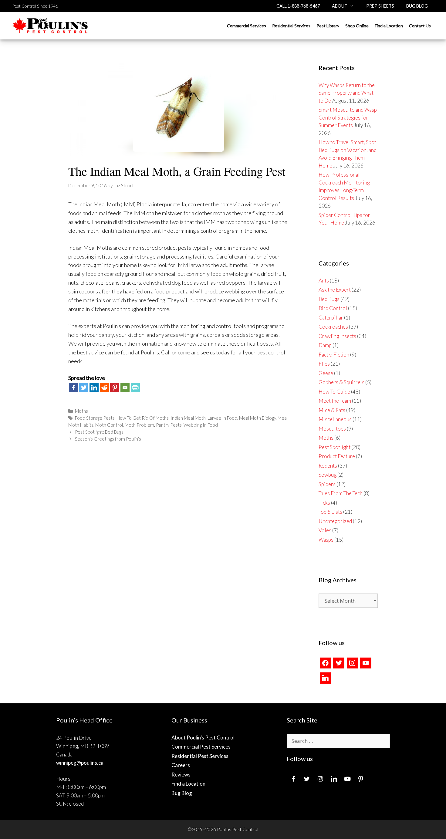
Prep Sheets (380, 5)
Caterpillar (331, 317)
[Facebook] (73, 387)
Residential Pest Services (199, 756)
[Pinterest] (114, 387)
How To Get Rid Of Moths (143, 418)
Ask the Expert (335, 289)
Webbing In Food (201, 425)
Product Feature (337, 456)
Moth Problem (139, 425)
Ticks (324, 502)
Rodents (328, 465)
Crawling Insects (337, 336)
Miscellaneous (335, 419)
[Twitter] (83, 387)
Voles (325, 530)
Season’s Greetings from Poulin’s (108, 438)
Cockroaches (333, 326)
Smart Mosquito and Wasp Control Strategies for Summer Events (348, 117)
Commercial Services (246, 25)
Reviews (181, 774)
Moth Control (109, 425)
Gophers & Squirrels (341, 382)
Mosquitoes (332, 428)
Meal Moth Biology (257, 418)
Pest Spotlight (334, 447)
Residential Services (291, 25)
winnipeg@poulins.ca (79, 762)
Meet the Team (335, 401)
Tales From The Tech (341, 493)
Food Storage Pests (95, 418)
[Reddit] (104, 387)
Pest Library (327, 25)
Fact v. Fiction (334, 354)
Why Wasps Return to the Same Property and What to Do (347, 93)
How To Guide (334, 391)
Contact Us (420, 25)
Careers (180, 765)
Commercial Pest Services (201, 746)
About (339, 5)
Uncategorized (335, 521)
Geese (326, 373)
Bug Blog (417, 5)
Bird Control (333, 308)
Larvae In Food (222, 418)
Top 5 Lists (330, 512)
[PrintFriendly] (135, 387)
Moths (81, 411)
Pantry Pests (169, 425)
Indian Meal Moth (188, 418)
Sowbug (327, 475)
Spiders (327, 484)
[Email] (125, 387)
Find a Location (389, 25)
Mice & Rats (332, 410)
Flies (324, 363)
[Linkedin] (94, 387)
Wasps (326, 539)
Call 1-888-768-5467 (298, 5)
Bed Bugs (329, 299)
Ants (324, 280)
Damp (325, 345)
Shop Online (357, 25)
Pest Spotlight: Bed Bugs (99, 432)
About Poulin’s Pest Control (203, 737)
